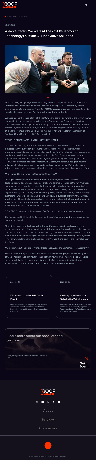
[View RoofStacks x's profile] (48, 402)
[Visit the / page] (10, 5)
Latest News (23, 16)
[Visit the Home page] (48, 392)
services (48, 419)
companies (48, 428)
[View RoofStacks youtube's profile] (59, 401)
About (48, 410)
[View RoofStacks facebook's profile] (53, 402)
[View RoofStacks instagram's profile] (37, 402)
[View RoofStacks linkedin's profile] (43, 402)
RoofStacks (12, 16)
